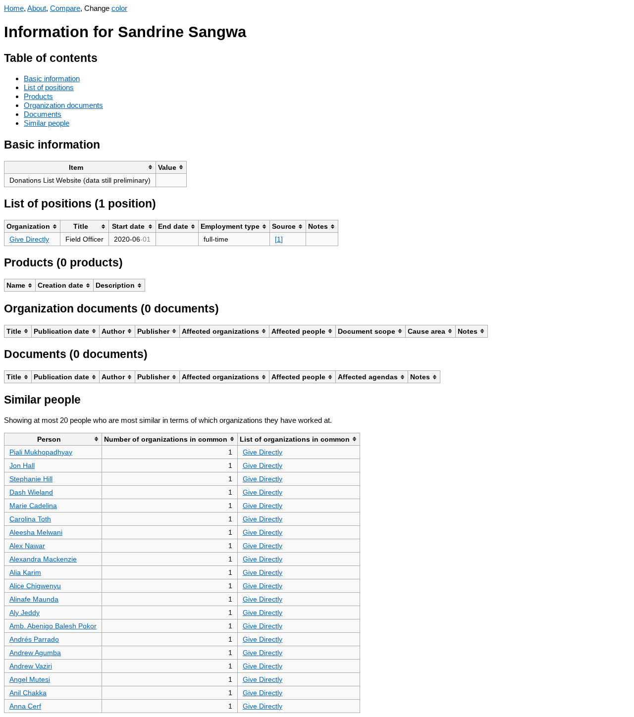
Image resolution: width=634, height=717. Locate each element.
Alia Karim (25, 572)
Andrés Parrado (34, 639)
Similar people (46, 123)
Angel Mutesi (29, 679)
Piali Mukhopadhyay (40, 452)
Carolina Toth (30, 519)
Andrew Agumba (35, 653)
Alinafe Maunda (33, 599)
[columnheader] (80, 167)
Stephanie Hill (31, 479)
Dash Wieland (31, 492)
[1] (279, 239)
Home (14, 8)
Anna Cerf (25, 706)
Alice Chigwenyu (35, 586)
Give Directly (29, 239)
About (36, 8)
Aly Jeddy (24, 612)
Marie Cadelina (33, 506)
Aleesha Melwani (35, 532)
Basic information (52, 78)
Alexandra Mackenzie (43, 559)
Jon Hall (22, 465)
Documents (42, 114)
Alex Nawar (27, 546)
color (119, 8)
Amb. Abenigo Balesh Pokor (53, 626)
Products (38, 96)
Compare (65, 8)
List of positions (49, 87)
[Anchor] (105, 56)
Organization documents (63, 105)
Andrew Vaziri (30, 666)
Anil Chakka (28, 693)
